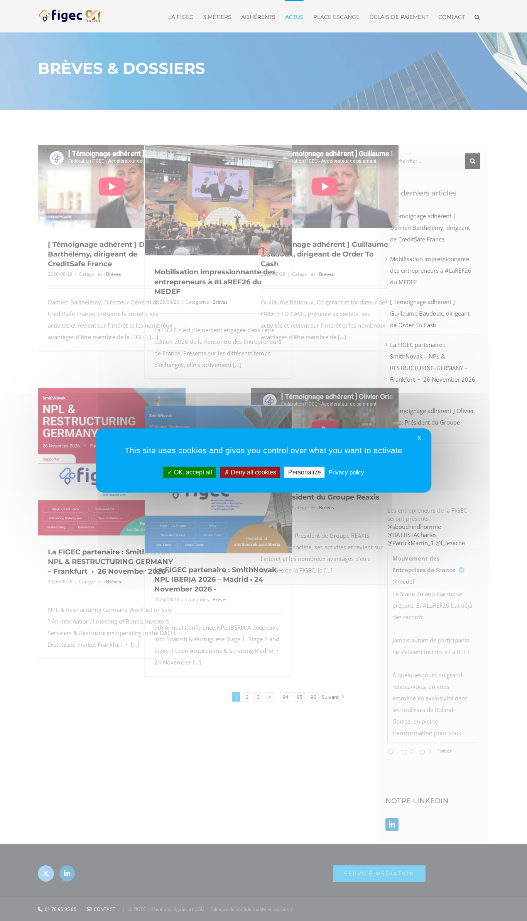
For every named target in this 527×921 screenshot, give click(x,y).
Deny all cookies (252, 472)
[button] (477, 16)
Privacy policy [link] (346, 472)
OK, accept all (192, 472)
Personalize (304, 472)
